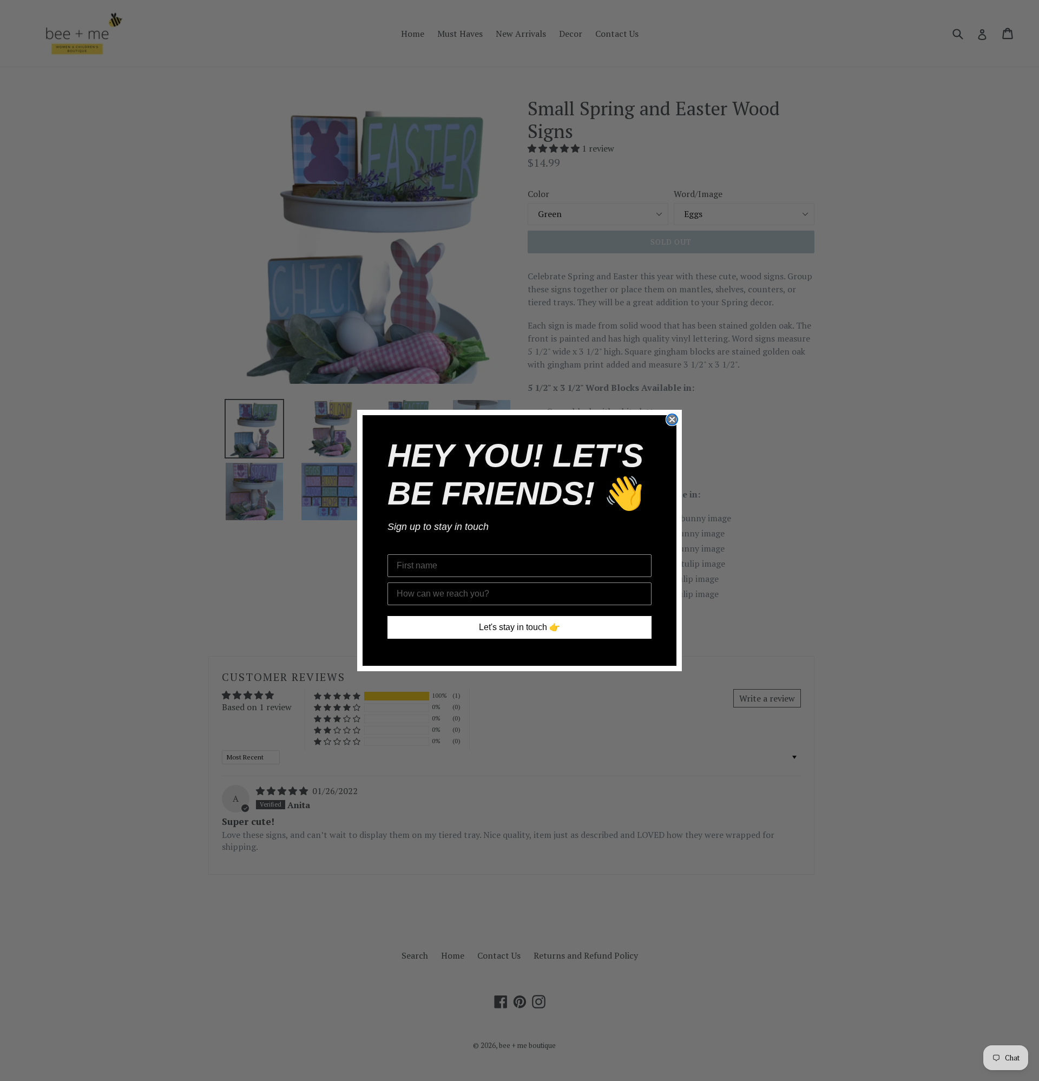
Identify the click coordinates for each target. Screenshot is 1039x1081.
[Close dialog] (672, 419)
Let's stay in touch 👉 (519, 627)
